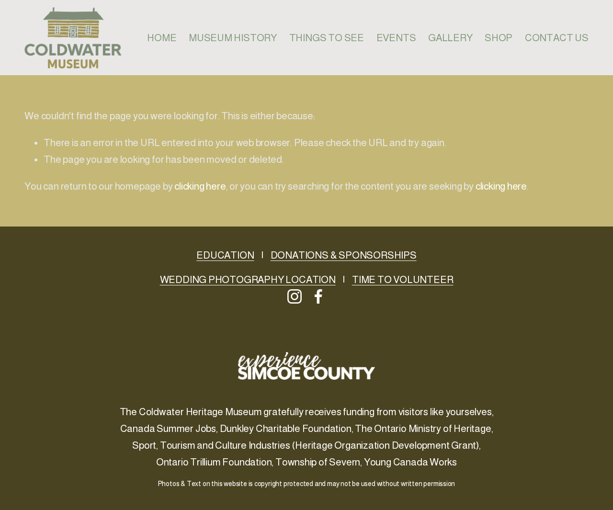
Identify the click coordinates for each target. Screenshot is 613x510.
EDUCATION (225, 255)
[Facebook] (318, 296)
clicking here (200, 186)
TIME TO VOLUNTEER (403, 279)
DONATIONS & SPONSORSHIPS (344, 255)
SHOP (498, 37)
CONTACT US (557, 37)
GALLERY (450, 37)
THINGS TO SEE (326, 37)
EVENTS (396, 37)
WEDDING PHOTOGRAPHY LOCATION (248, 279)
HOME (161, 37)
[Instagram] (294, 296)
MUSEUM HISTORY (233, 37)
